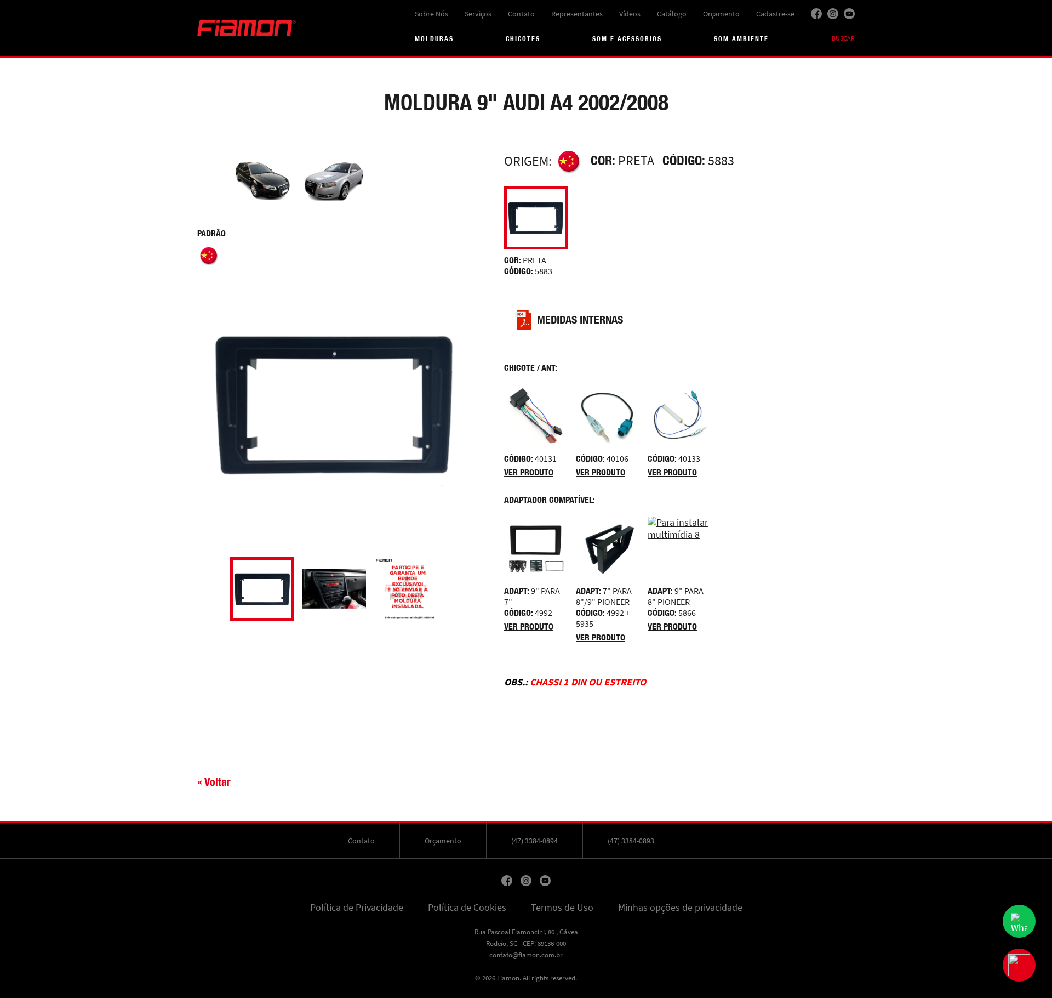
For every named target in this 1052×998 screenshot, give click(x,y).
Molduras (434, 39)
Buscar (843, 38)
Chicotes (523, 39)
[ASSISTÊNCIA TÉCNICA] (1019, 965)
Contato (521, 14)
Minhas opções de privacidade (680, 907)
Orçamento (721, 14)
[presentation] (202, 589)
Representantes (577, 14)
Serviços (478, 14)
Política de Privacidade (356, 907)
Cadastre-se (775, 14)
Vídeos (630, 14)
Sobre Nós (431, 14)
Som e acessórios (627, 39)
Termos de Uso (562, 907)
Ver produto (528, 472)
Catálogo (672, 14)
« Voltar (214, 781)
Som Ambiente (741, 39)
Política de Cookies (467, 907)
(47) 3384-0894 (534, 841)
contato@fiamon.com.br (526, 955)
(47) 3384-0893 (631, 841)
